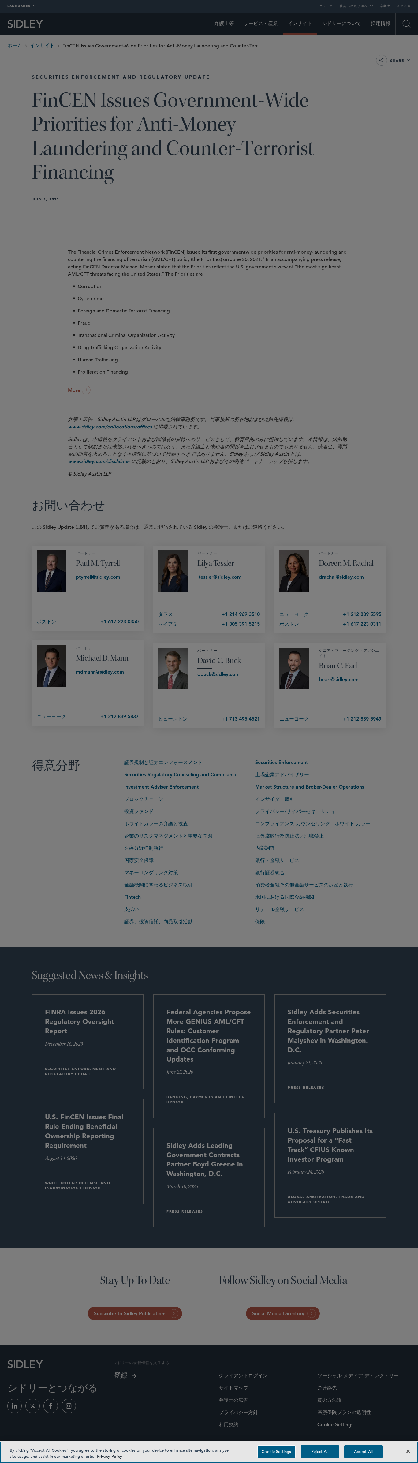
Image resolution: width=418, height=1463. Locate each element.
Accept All (363, 1451)
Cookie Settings (276, 1451)
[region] (209, 1452)
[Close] (408, 1451)
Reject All (319, 1451)
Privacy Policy (109, 1456)
